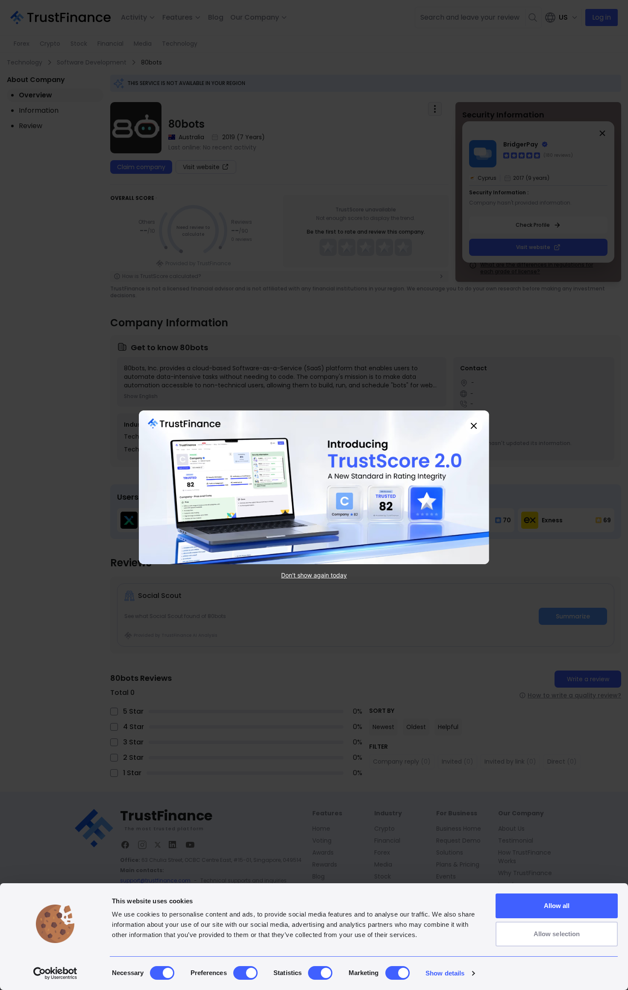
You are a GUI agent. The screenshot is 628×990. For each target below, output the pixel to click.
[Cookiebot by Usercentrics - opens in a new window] (55, 973)
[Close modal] (473, 425)
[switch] (245, 973)
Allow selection (557, 933)
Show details (445, 973)
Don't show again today (314, 575)
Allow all (557, 905)
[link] (314, 487)
